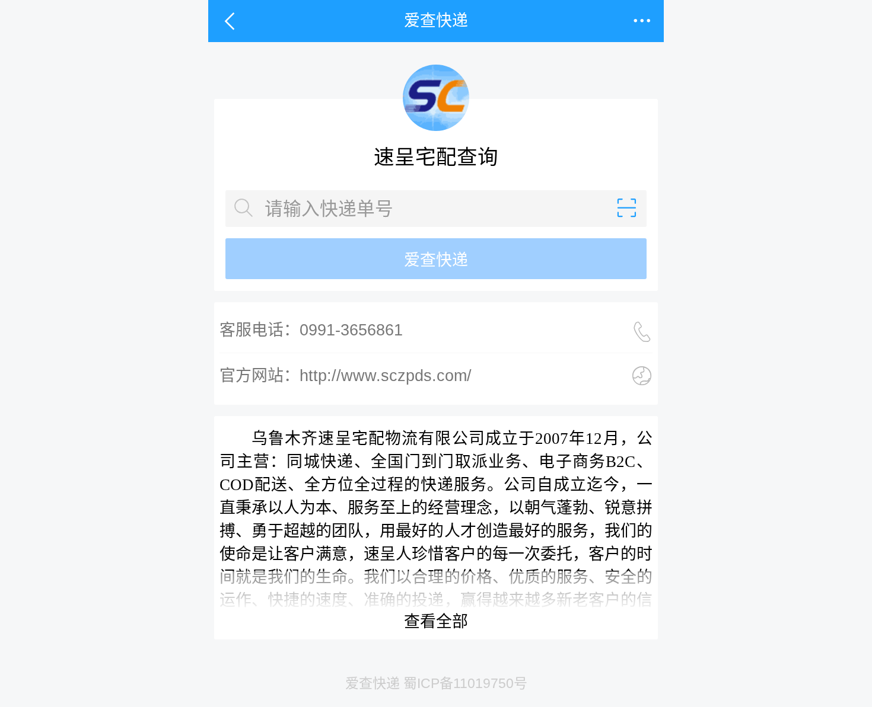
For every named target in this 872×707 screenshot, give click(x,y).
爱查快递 (436, 260)
